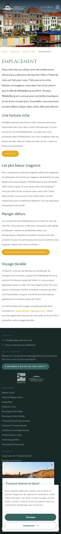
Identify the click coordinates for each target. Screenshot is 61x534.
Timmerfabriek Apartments (16, 420)
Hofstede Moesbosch (13, 444)
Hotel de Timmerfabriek (14, 425)
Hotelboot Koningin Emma (15, 430)
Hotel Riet (7, 401)
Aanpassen (29, 525)
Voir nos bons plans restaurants (26, 252)
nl (42, 7)
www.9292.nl (22, 310)
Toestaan (30, 517)
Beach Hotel (8, 392)
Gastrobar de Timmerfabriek (17, 455)
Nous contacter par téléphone (20, 344)
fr (49, 7)
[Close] (51, 464)
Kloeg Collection (13, 7)
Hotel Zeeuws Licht (11, 434)
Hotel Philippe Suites (12, 397)
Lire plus (10, 154)
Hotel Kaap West (10, 439)
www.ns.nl (39, 310)
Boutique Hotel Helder (13, 416)
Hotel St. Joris (9, 406)
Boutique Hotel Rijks (12, 411)
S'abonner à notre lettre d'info (24, 366)
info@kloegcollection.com (18, 340)
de (45, 7)
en (52, 7)
